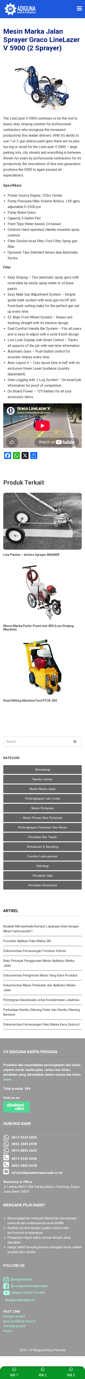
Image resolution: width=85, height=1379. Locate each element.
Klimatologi (42, 769)
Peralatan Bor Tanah (42, 837)
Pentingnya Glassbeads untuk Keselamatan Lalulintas (41, 1000)
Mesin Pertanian (42, 808)
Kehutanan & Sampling (42, 846)
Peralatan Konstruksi (42, 885)
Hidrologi (42, 866)
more (7, 1079)
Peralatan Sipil (43, 875)
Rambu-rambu (42, 779)
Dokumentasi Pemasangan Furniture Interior (34, 951)
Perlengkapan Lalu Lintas (42, 798)
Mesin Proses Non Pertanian (42, 817)
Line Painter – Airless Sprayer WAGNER (31, 554)
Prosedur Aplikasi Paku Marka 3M (27, 941)
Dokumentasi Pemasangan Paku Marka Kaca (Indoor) (41, 1024)
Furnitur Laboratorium (42, 856)
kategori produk (14, 1316)
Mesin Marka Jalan (42, 789)
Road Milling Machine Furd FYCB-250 (30, 700)
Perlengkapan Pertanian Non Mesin (42, 827)
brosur (7, 1331)
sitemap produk (14, 1326)
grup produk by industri (19, 1321)
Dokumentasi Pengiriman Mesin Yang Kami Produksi (40, 975)
